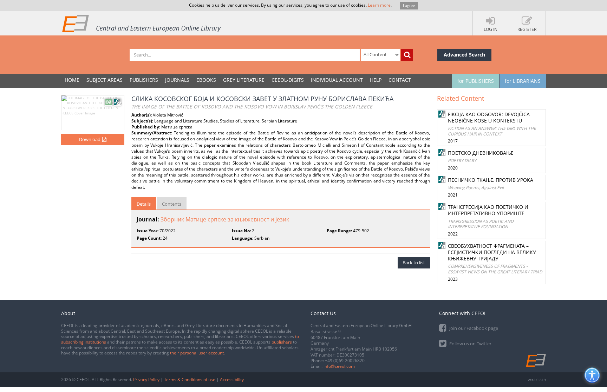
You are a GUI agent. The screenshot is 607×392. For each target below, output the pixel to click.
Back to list (414, 262)
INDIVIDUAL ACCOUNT (337, 80)
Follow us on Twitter (469, 343)
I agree (409, 5)
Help (375, 80)
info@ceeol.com (339, 366)
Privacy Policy (146, 380)
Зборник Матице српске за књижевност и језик (225, 219)
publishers (282, 342)
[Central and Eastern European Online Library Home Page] (142, 23)
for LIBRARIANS (523, 81)
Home (72, 80)
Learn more (379, 5)
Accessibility (232, 380)
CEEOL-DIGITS (288, 80)
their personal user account (197, 353)
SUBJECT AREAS (104, 80)
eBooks (206, 80)
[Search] (407, 55)
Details (144, 204)
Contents (171, 204)
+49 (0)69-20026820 (345, 361)
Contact (400, 80)
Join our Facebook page (473, 328)
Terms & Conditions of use (189, 380)
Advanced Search (464, 54)
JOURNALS (177, 80)
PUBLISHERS (144, 80)
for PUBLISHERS (475, 81)
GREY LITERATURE (244, 80)
